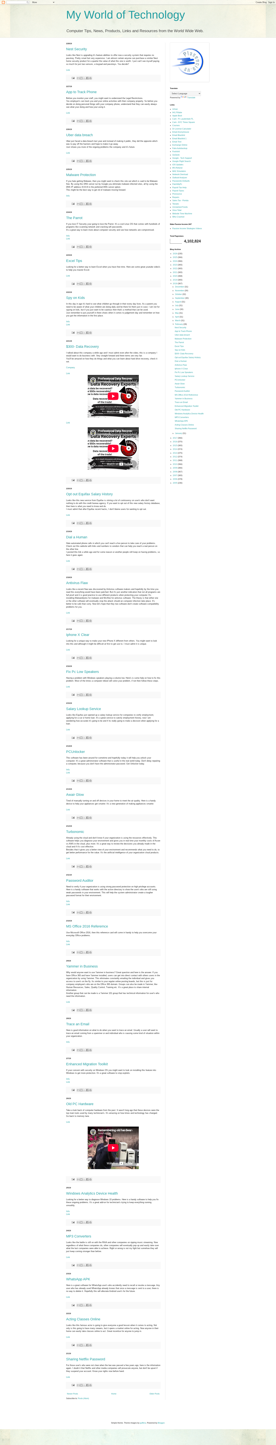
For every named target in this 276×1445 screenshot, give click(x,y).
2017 (175, 438)
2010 (175, 464)
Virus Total (176, 210)
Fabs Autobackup (179, 148)
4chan (175, 109)
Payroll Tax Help (179, 187)
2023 (175, 265)
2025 (175, 257)
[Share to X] (84, 78)
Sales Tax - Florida (180, 200)
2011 (175, 460)
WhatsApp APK (78, 1279)
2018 (175, 283)
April (177, 317)
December (180, 287)
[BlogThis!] (81, 78)
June (177, 309)
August (178, 302)
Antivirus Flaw (77, 583)
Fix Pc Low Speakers (82, 672)
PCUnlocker (75, 752)
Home (113, 1394)
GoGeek (176, 155)
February (179, 324)
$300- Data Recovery (82, 347)
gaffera (143, 1423)
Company (70, 367)
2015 (175, 445)
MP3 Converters (78, 1236)
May (177, 313)
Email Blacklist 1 (179, 138)
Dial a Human (76, 537)
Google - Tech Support (182, 158)
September (180, 298)
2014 (175, 449)
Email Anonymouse (180, 132)
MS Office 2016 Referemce (87, 926)
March (178, 320)
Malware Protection (81, 175)
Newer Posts (72, 1394)
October (178, 294)
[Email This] (78, 78)
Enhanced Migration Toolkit (87, 1064)
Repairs (175, 197)
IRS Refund (177, 168)
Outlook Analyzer (179, 178)
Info (68, 196)
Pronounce (177, 194)
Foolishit (176, 151)
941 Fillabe (177, 112)
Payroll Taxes (178, 191)
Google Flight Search (181, 161)
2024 (175, 261)
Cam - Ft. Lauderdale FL (182, 119)
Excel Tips (74, 261)
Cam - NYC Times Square (183, 122)
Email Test (176, 142)
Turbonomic (75, 832)
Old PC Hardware (79, 1104)
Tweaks (175, 204)
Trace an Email (77, 1024)
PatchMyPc (177, 184)
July (177, 305)
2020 (175, 276)
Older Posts (155, 1394)
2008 (175, 472)
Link (68, 70)
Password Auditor (79, 881)
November (180, 290)
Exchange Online (179, 145)
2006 (175, 479)
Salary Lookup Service (83, 709)
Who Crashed (178, 217)
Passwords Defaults (181, 181)
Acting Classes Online (83, 1319)
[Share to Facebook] (87, 78)
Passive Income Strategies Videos (187, 228)
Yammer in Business (82, 966)
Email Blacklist (178, 135)
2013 (175, 453)
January (179, 433)
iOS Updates (177, 165)
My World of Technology (125, 14)
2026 (175, 254)
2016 (175, 442)
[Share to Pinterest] (90, 78)
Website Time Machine (182, 214)
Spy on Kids (75, 298)
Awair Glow (75, 795)
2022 (175, 268)
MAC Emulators (179, 171)
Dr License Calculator (181, 129)
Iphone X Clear (77, 635)
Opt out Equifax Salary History (89, 494)
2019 (175, 280)
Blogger (161, 1423)
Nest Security (76, 49)
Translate (191, 97)
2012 (175, 457)
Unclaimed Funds (180, 207)
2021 (175, 272)
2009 (175, 468)
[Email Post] (73, 78)
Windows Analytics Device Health (92, 1193)
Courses (176, 125)
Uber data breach (79, 135)
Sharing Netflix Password (85, 1359)
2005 (175, 483)
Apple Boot (177, 116)
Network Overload (180, 174)
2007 (175, 475)
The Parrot (74, 218)
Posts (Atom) (83, 1398)
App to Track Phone (81, 92)
